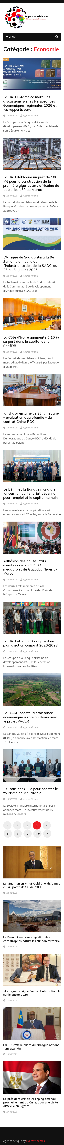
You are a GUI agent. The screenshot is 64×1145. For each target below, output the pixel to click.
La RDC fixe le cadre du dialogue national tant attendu (31, 1046)
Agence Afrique (30, 115)
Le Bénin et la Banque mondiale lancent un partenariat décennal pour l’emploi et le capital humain (30, 493)
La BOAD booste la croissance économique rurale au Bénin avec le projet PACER (30, 717)
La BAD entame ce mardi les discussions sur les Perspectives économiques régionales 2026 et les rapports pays (30, 103)
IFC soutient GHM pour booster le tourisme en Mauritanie (30, 791)
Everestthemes (35, 1141)
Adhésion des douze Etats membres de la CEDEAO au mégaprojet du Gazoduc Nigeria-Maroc (30, 567)
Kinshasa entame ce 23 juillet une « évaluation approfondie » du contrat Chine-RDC (31, 417)
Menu (12, 36)
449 (37, 833)
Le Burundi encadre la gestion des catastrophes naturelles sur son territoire (31, 939)
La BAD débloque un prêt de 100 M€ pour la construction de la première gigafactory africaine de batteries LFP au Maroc (31, 183)
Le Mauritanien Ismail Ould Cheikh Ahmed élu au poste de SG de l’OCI (31, 885)
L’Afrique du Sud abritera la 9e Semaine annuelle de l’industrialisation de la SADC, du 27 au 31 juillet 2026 (30, 263)
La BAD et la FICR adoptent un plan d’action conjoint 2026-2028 (30, 643)
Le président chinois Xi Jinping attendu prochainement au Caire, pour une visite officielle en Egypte (30, 1102)
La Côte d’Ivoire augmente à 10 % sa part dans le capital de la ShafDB (31, 341)
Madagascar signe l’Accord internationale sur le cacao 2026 (32, 993)
